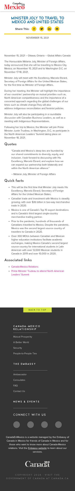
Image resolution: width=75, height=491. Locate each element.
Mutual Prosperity (22, 336)
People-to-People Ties (25, 353)
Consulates (19, 380)
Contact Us (19, 391)
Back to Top (38, 310)
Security (17, 347)
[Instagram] (63, 6)
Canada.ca (41, 5)
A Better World (21, 342)
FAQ (15, 385)
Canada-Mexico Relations (24, 266)
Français (28, 5)
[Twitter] (52, 6)
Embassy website (37, 448)
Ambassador (20, 374)
